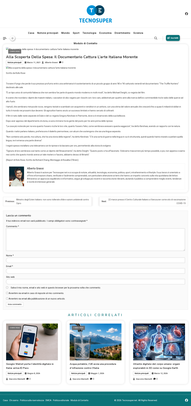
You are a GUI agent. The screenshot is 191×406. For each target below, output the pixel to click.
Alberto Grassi (51, 62)
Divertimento (122, 33)
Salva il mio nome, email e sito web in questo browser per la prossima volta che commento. (56, 287)
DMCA (48, 400)
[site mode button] (12, 38)
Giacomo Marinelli (17, 379)
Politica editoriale (61, 400)
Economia (105, 33)
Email (9, 266)
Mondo (65, 33)
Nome (10, 255)
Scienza (138, 33)
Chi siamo (14, 400)
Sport (76, 33)
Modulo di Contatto (85, 43)
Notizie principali (47, 33)
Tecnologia (89, 33)
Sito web (10, 277)
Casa (31, 33)
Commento (12, 226)
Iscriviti (174, 38)
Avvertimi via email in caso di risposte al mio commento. (36, 293)
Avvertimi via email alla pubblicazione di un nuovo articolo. (37, 298)
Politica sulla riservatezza (32, 400)
